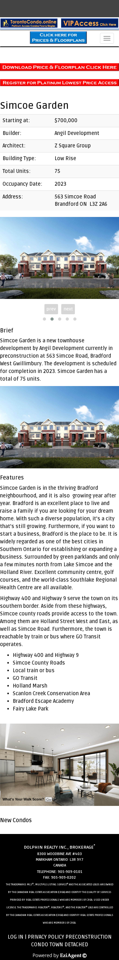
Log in (15, 937)
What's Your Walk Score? (24, 799)
